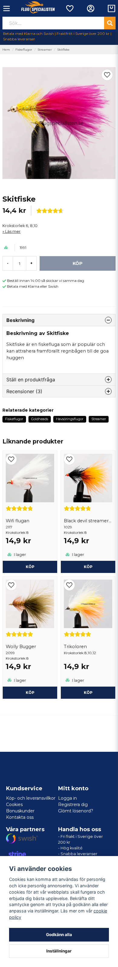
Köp (30, 566)
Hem (6, 50)
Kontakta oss (20, 817)
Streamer (45, 50)
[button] (107, 74)
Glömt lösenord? (75, 811)
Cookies (14, 804)
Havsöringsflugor (69, 419)
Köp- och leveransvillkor (30, 798)
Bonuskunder (20, 811)
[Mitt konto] (90, 8)
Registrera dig (73, 804)
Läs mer (13, 231)
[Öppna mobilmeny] (6, 8)
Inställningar (59, 951)
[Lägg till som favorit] (69, 8)
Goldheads (39, 419)
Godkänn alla (59, 934)
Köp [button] (88, 692)
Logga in (67, 798)
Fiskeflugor (23, 50)
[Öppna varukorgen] (111, 8)
